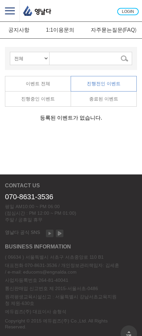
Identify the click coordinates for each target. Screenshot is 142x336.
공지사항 (18, 30)
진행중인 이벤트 (38, 98)
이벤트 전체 (38, 83)
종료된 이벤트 (103, 98)
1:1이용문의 (60, 30)
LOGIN (128, 11)
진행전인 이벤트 (104, 83)
